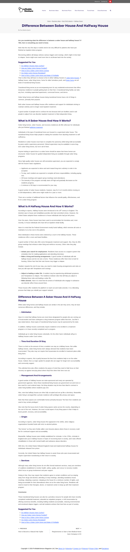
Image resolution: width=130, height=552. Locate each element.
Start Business (79, 10)
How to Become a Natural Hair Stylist (30, 530)
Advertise (69, 548)
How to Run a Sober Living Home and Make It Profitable (40, 75)
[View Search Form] (110, 10)
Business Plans (66, 10)
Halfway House (78, 21)
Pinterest (85, 548)
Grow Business (102, 10)
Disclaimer (105, 548)
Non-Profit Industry (67, 21)
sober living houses (72, 78)
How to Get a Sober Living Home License (35, 70)
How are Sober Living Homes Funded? (34, 68)
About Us (97, 1)
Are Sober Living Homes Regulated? (33, 73)
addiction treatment (36, 127)
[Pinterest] (110, 1)
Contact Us (104, 1)
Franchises (90, 10)
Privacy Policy (93, 548)
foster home (70, 80)
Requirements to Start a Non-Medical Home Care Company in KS (66, 531)
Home (44, 10)
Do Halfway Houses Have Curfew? (32, 66)
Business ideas (54, 10)
